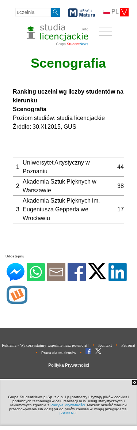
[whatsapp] (36, 278)
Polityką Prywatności (67, 405)
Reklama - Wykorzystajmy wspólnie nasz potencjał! (45, 345)
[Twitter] (97, 276)
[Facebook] (77, 278)
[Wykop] (17, 301)
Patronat (128, 345)
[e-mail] (56, 278)
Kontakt (105, 345)
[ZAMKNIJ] (68, 413)
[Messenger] (15, 278)
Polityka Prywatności (68, 365)
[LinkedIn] (118, 278)
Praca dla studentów (58, 353)
